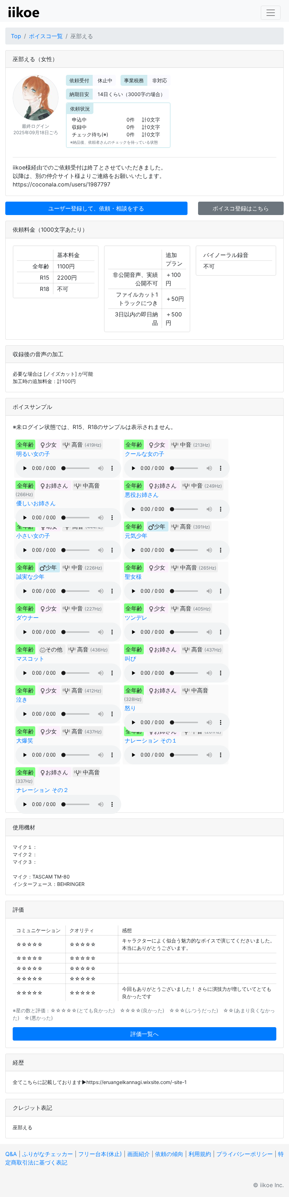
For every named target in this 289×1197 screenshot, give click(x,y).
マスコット (30, 658)
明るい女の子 (33, 453)
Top (16, 36)
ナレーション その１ (151, 740)
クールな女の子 (144, 453)
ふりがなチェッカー (47, 1153)
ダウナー (27, 617)
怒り (130, 707)
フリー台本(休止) (100, 1153)
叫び (130, 658)
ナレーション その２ (42, 789)
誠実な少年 (30, 576)
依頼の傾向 (169, 1153)
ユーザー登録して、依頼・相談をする (96, 208)
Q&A (11, 1153)
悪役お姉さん (142, 494)
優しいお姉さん (36, 503)
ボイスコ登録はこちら (241, 208)
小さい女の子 (33, 535)
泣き (21, 699)
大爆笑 (24, 740)
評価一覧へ (144, 1033)
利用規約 (200, 1153)
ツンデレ (136, 617)
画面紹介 (138, 1153)
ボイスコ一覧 (46, 36)
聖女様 (133, 576)
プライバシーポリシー (244, 1153)
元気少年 (136, 535)
